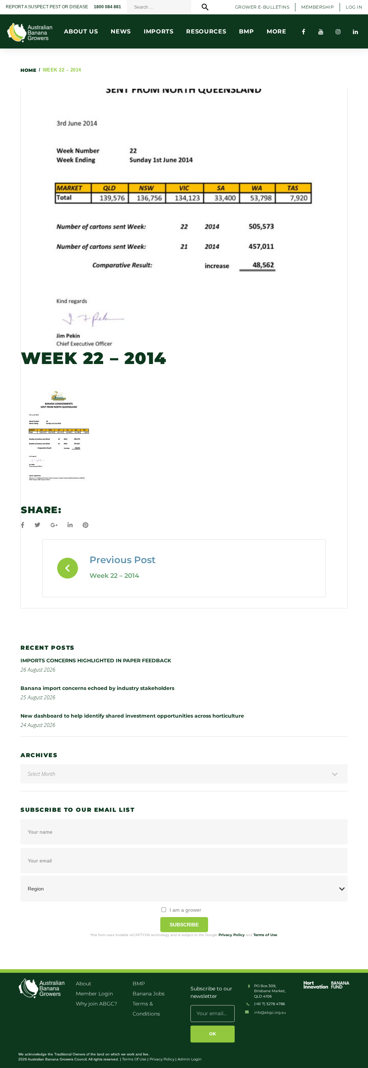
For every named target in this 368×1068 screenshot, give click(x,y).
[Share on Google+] (54, 525)
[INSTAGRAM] (338, 31)
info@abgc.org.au (270, 1012)
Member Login (94, 993)
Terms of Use (265, 935)
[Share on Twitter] (37, 525)
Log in (354, 7)
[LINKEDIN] (355, 31)
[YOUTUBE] (321, 31)
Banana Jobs (149, 993)
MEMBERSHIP (317, 7)
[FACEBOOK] (303, 31)
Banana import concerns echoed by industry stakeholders (97, 688)
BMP (139, 983)
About (83, 983)
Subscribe (184, 924)
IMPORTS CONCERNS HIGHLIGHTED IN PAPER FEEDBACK (95, 660)
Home (28, 70)
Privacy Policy (231, 935)
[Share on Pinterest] (85, 525)
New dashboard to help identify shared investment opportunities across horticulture (132, 716)
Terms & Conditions (146, 1008)
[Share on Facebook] (22, 525)
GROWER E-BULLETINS (262, 7)
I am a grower (185, 910)
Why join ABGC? (96, 1003)
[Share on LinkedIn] (70, 525)
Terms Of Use (134, 1059)
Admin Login (190, 1059)
